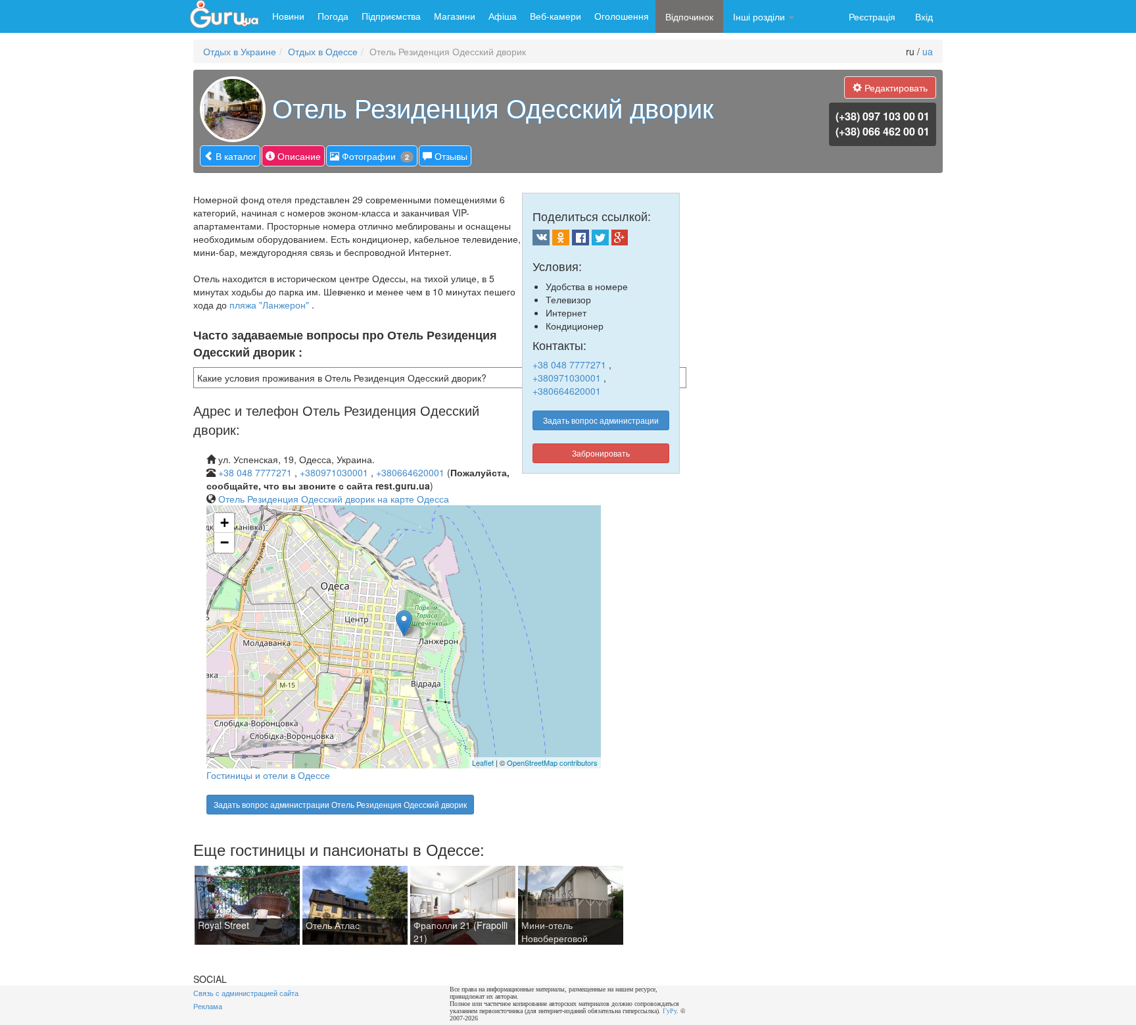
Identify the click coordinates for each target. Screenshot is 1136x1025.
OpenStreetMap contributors (552, 762)
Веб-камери (555, 15)
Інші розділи (760, 16)
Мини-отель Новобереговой (554, 931)
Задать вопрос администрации (601, 420)
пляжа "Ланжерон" (269, 304)
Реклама (207, 1006)
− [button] (224, 542)
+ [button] (224, 522)
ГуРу (669, 1010)
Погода (333, 15)
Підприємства (391, 15)
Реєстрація (872, 16)
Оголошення (621, 15)
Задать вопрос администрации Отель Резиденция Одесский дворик (340, 804)
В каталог (234, 155)
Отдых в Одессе (323, 51)
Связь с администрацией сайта (245, 993)
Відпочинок (689, 16)
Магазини (454, 15)
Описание (298, 155)
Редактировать (895, 87)
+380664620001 (566, 390)
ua (927, 51)
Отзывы (449, 155)
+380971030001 (566, 377)
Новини (288, 15)
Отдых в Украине (239, 51)
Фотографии (374, 155)
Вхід (924, 16)
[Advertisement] (831, 646)
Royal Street (223, 925)
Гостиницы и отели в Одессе (268, 775)
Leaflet (483, 762)
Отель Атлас (333, 925)
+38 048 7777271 (569, 364)
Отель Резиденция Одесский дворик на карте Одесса (333, 498)
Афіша (502, 15)
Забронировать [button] (601, 453)
